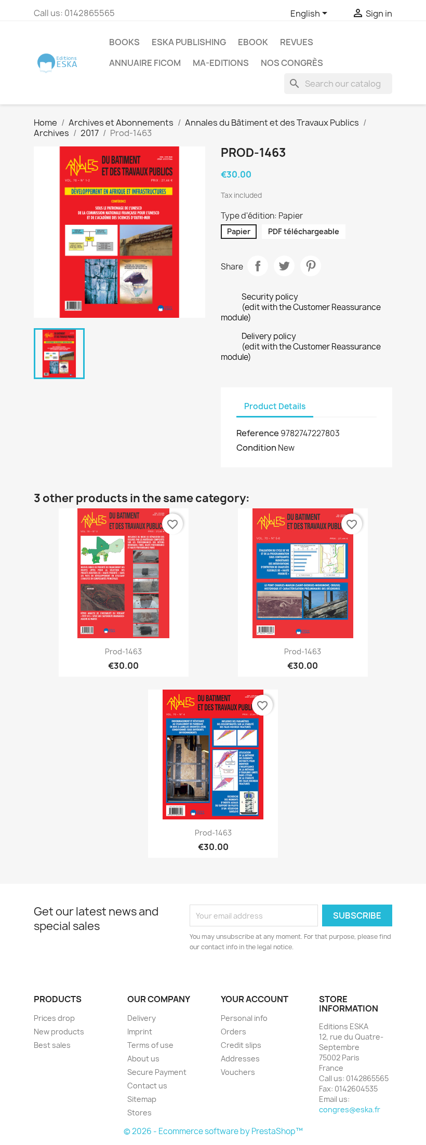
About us (143, 1058)
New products (59, 1031)
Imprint (139, 1031)
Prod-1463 (123, 651)
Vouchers (238, 1072)
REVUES (296, 42)
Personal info (244, 1018)
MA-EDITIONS (221, 63)
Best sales (52, 1045)
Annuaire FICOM (145, 63)
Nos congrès (292, 63)
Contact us (147, 1085)
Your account (254, 999)
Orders (233, 1031)
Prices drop (54, 1018)
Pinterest (310, 265)
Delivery (141, 1018)
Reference (257, 433)
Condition (256, 447)
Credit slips (241, 1045)
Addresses (240, 1058)
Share (257, 265)
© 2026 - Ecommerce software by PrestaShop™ (213, 1131)
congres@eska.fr (349, 1109)
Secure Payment (157, 1072)
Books (124, 42)
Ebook (253, 42)
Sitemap (141, 1099)
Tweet (284, 265)
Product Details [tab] (274, 406)
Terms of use (150, 1045)
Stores (139, 1112)
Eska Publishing (189, 42)
